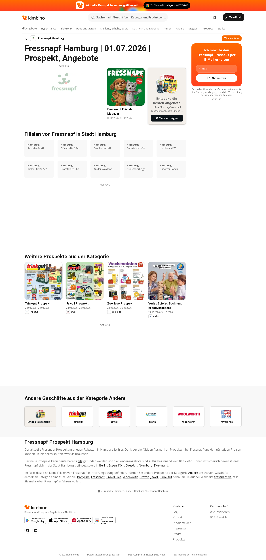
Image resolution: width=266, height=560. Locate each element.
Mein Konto (235, 17)
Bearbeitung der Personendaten (190, 554)
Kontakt (178, 517)
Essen (113, 465)
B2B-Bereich (218, 517)
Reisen (168, 28)
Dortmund (161, 465)
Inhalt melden (182, 523)
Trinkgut (166, 477)
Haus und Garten (86, 28)
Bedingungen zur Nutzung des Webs (146, 554)
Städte (221, 28)
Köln (121, 465)
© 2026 (69, 554)
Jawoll (155, 477)
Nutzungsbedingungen (207, 92)
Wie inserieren (220, 512)
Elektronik (66, 28)
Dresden (131, 465)
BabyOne (83, 477)
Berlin (103, 465)
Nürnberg (146, 465)
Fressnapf (98, 477)
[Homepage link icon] (99, 491)
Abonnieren (233, 38)
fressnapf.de (222, 477)
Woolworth (130, 477)
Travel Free (113, 477)
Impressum (180, 528)
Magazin (193, 28)
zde (80, 461)
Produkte (208, 28)
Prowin (144, 477)
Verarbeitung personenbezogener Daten (221, 94)
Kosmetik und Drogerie (145, 28)
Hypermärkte (48, 28)
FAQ (175, 512)
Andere (180, 28)
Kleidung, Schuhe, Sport (114, 28)
